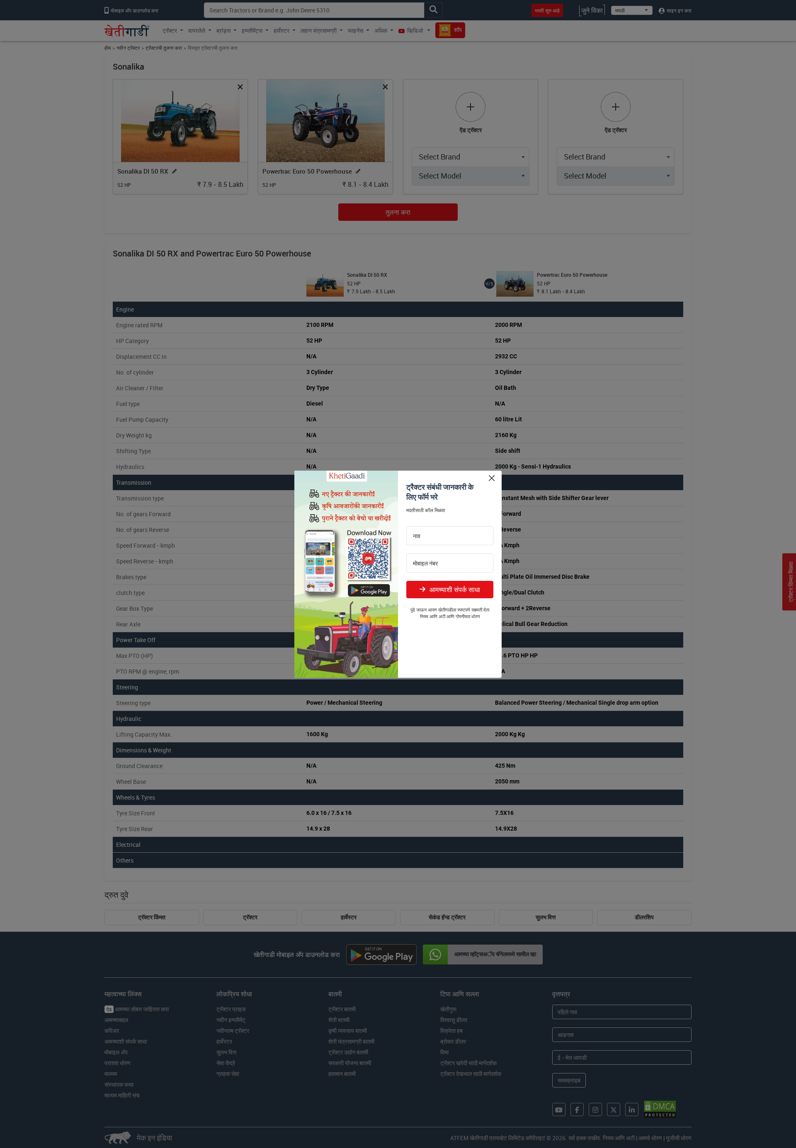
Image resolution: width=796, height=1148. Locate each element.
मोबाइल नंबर (425, 563)
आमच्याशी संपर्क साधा (455, 589)
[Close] (491, 478)
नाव (416, 536)
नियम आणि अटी (432, 616)
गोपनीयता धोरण (468, 616)
